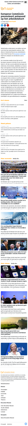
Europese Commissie (19, 54)
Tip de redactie (5, 407)
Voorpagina (4, 389)
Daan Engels (12, 21)
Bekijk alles (16, 158)
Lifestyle (3, 397)
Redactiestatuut (5, 383)
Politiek (3, 391)
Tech (2, 395)
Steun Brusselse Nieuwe (7, 417)
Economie (3, 393)
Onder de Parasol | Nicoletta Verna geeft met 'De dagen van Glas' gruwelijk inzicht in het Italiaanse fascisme (13, 151)
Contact (3, 411)
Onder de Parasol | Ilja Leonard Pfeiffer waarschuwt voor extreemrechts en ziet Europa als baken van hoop (13, 129)
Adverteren (4, 409)
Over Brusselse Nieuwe (7, 405)
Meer (25, 100)
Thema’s (3, 399)
